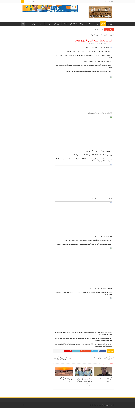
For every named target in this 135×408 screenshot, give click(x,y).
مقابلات (65, 24)
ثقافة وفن (73, 24)
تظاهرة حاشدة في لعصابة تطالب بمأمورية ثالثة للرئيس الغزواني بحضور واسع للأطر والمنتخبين (84, 380)
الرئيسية (111, 1)
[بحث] (22, 1)
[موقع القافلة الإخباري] (100, 12)
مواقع (34, 24)
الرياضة (96, 24)
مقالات (90, 24)
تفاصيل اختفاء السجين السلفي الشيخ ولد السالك (65, 358)
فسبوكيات (82, 24)
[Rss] (33, 2)
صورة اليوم (57, 24)
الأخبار (103, 24)
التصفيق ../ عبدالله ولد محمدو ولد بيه (94, 29)
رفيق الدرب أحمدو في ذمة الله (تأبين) (101, 358)
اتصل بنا (105, 1)
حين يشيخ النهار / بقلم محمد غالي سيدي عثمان (65, 378)
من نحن (100, 1)
